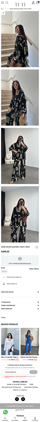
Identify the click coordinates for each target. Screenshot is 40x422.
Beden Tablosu (34, 268)
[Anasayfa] (3, 9)
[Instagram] (23, 399)
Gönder (33, 372)
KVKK (31, 384)
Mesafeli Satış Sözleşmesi (11, 387)
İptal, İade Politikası (31, 387)
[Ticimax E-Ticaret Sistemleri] (20, 416)
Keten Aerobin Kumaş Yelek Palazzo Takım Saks (30, 357)
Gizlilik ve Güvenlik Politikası (16, 384)
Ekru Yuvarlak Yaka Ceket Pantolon (10, 357)
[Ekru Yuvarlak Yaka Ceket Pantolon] (10, 341)
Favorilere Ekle (17, 329)
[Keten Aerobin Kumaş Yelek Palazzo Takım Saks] (30, 341)
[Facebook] (17, 399)
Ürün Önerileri (6, 309)
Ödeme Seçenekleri (8, 305)
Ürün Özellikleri (7, 292)
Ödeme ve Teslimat (20, 390)
